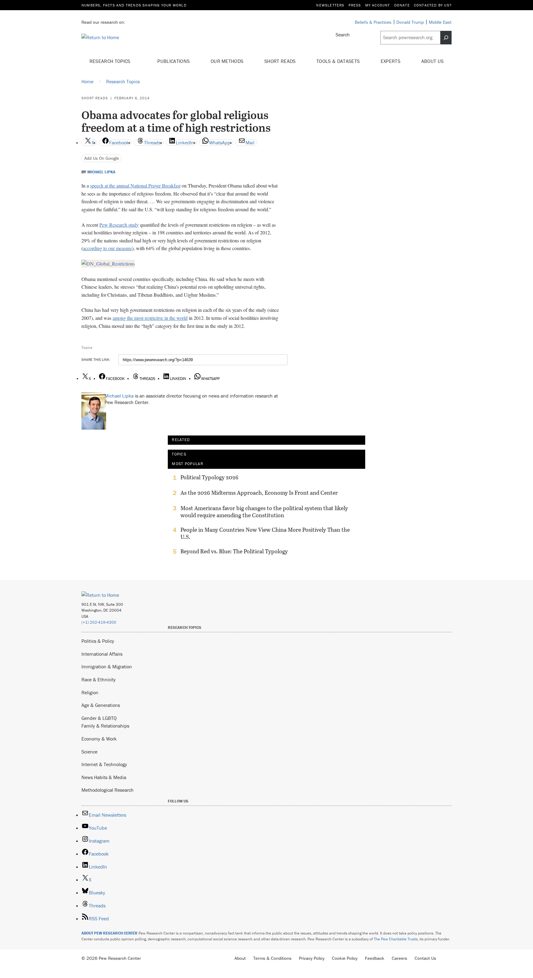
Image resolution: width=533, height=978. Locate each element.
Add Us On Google (101, 158)
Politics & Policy (97, 641)
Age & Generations (100, 705)
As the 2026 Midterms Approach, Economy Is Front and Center (259, 493)
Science (89, 752)
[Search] (446, 37)
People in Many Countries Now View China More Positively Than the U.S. (265, 533)
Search (343, 34)
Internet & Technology (104, 764)
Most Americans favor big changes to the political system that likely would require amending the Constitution (264, 512)
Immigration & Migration (106, 666)
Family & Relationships (105, 726)
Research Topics (110, 61)
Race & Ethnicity (98, 679)
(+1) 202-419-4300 (98, 622)
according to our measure (107, 248)
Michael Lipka (101, 172)
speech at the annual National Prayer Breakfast (135, 185)
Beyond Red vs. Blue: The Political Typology (234, 551)
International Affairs (101, 654)
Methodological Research (107, 790)
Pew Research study (119, 224)
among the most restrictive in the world (150, 318)
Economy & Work (99, 739)
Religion (89, 692)
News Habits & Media (103, 777)
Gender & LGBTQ (99, 718)
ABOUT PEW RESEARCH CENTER (109, 933)
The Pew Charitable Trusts (396, 939)
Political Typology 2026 (209, 477)
